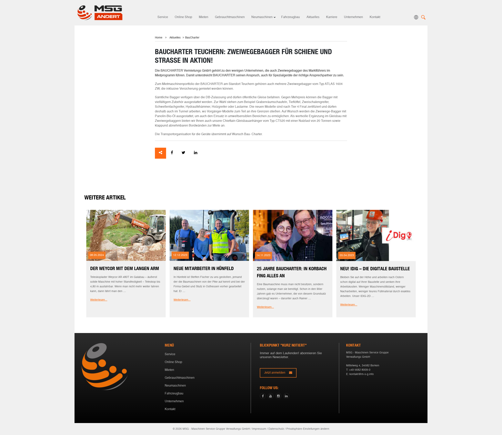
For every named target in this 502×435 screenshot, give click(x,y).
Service (162, 17)
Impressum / (260, 429)
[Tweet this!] (183, 153)
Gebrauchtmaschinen (230, 17)
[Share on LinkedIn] (195, 153)
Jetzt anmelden (275, 372)
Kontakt (375, 17)
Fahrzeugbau (290, 17)
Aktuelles (312, 17)
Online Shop (183, 17)
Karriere (331, 17)
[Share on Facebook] (172, 153)
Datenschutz (276, 429)
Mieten (203, 17)
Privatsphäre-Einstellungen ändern (307, 429)
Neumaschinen (262, 17)
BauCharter (192, 37)
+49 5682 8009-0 (359, 370)
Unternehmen (353, 17)
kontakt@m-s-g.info (361, 374)
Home (158, 37)
